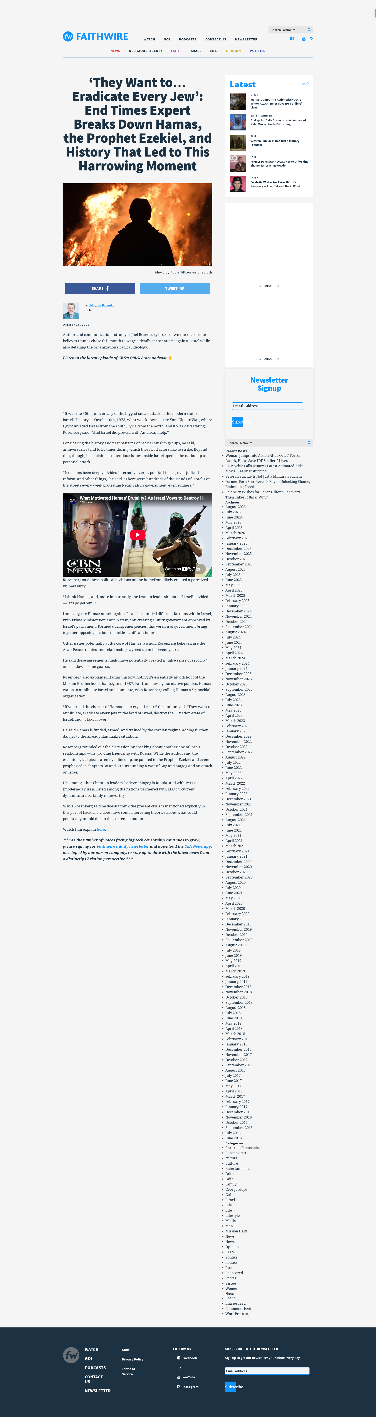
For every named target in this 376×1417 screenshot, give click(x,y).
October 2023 (236, 684)
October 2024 (236, 622)
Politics (257, 50)
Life (213, 50)
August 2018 (235, 1008)
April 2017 (234, 1091)
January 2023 (236, 731)
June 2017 (233, 1081)
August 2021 (235, 820)
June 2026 (233, 517)
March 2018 (235, 1034)
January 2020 (236, 919)
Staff (125, 1349)
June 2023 (233, 705)
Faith (176, 50)
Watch (149, 39)
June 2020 (233, 893)
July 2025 (233, 575)
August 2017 (235, 1070)
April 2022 (234, 778)
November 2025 (238, 554)
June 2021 (233, 830)
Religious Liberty (145, 50)
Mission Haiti (236, 1231)
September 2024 (239, 627)
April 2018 (234, 1029)
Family (231, 1184)
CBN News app (198, 846)
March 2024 (235, 658)
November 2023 (238, 679)
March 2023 (235, 721)
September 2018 (239, 1002)
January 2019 (236, 982)
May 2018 (233, 1023)
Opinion (233, 50)
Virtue (230, 1283)
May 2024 (233, 648)
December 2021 (238, 799)
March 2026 (235, 533)
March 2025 (235, 595)
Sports (230, 1278)
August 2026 (235, 507)
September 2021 (239, 815)
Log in (230, 1298)
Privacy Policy (132, 1359)
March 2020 (235, 909)
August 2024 (235, 632)
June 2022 (233, 768)
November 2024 (238, 616)
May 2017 (233, 1086)
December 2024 (238, 611)
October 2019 (236, 935)
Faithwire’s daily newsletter (123, 846)
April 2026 (234, 528)
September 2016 (239, 1128)
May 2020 (233, 898)
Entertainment (237, 1169)
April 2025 (234, 590)
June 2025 (233, 580)
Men (229, 1226)
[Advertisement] (269, 255)
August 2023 (235, 695)
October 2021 (236, 809)
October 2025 (236, 559)
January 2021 (236, 856)
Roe (228, 1268)
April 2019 (234, 966)
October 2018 (236, 997)
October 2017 (236, 1060)
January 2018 (236, 1044)
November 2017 (238, 1055)
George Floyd (236, 1189)
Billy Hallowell (101, 305)
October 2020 (236, 872)
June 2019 (233, 956)
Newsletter (246, 39)
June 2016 (233, 1138)
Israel (195, 50)
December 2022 (238, 736)
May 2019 (233, 961)
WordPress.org (237, 1314)
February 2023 (237, 726)
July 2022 (233, 762)
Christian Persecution (243, 1148)
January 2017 (236, 1107)
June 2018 (233, 1018)
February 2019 (237, 976)
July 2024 (233, 637)
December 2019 (238, 924)
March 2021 (235, 846)
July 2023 (233, 700)
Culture (231, 1163)
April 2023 (234, 716)
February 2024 (237, 663)
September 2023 (239, 689)
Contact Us (215, 39)
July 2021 (233, 825)
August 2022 (235, 757)
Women (231, 1289)
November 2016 (238, 1117)
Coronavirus (235, 1153)
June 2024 (233, 642)
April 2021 (234, 841)
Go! (167, 39)
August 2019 (235, 945)
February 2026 (237, 538)
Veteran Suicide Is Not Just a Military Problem (263, 476)
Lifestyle (232, 1216)
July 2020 (233, 888)
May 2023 (233, 710)
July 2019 (233, 950)
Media (230, 1221)
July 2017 (233, 1076)
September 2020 (239, 877)
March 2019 (235, 971)
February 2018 (237, 1039)
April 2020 (234, 903)
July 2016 (233, 1133)
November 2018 (238, 992)
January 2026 (236, 543)
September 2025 (239, 564)
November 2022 (238, 742)
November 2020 (238, 867)
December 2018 (238, 987)
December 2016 (238, 1112)
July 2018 (233, 1013)
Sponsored (234, 1273)
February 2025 (237, 601)
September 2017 (239, 1065)
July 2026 (233, 512)
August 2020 (235, 882)
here (101, 829)
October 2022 (236, 747)
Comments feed (238, 1309)
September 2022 (239, 752)
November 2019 (238, 929)
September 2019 (239, 940)
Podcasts (188, 39)
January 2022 (236, 794)
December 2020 (238, 862)
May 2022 (233, 773)
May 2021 (233, 836)
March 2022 (235, 783)
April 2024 (234, 653)
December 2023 (238, 674)
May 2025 (233, 585)
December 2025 (238, 549)
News (115, 50)
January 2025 (236, 606)
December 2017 (238, 1049)
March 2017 (235, 1096)
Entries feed (235, 1303)
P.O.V (229, 1252)
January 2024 (236, 669)
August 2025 (235, 569)
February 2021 (237, 851)
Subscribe (237, 422)
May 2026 (233, 522)
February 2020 (237, 914)
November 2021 (238, 804)
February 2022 (237, 789)
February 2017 (237, 1102)
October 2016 (236, 1122)
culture (231, 1158)
